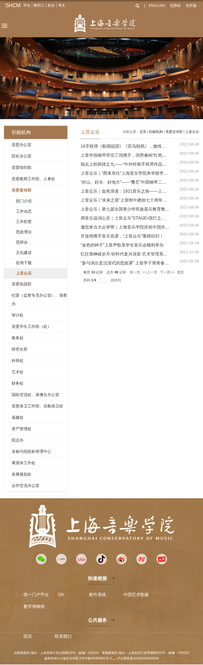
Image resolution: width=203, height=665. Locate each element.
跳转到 (116, 280)
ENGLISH (157, 5)
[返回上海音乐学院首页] (104, 23)
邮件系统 (97, 594)
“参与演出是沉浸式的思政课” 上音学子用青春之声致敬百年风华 (140, 263)
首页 (143, 132)
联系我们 (63, 636)
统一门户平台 (36, 594)
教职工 (39, 5)
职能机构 (156, 132)
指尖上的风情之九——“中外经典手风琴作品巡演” (126, 164)
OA (61, 594)
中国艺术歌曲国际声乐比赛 (148, 594)
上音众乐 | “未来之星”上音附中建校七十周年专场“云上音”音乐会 (140, 200)
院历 (28, 636)
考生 (61, 5)
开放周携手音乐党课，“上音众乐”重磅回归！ (122, 236)
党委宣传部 (174, 132)
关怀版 (191, 5)
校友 (51, 5)
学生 (27, 5)
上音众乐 (192, 132)
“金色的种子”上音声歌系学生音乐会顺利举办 (122, 245)
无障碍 (175, 5)
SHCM (13, 5)
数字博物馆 (34, 606)
